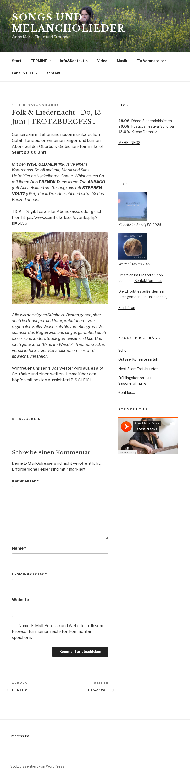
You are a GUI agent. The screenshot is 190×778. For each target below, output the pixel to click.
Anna (53, 105)
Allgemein (30, 419)
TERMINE (39, 61)
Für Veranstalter (151, 61)
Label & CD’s (22, 73)
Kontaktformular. (148, 280)
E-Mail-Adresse (29, 574)
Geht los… (126, 392)
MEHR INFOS (129, 142)
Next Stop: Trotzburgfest (139, 369)
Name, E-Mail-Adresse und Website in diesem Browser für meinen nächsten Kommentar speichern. (57, 631)
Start (16, 61)
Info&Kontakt (72, 61)
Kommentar (25, 481)
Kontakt (53, 73)
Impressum (19, 736)
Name (19, 548)
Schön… (124, 350)
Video (102, 61)
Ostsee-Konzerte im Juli (138, 359)
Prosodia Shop (151, 275)
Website (20, 599)
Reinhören (126, 307)
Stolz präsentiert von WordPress (37, 766)
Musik (122, 61)
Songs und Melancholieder (68, 23)
